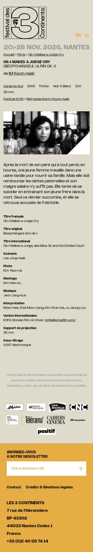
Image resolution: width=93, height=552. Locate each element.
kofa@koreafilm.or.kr (60, 320)
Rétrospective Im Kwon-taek (48, 99)
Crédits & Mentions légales (49, 487)
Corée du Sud (13, 86)
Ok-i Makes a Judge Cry (46, 54)
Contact (14, 487)
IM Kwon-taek (22, 74)
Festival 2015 (13, 99)
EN (78, 35)
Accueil (8, 54)
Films (21, 54)
